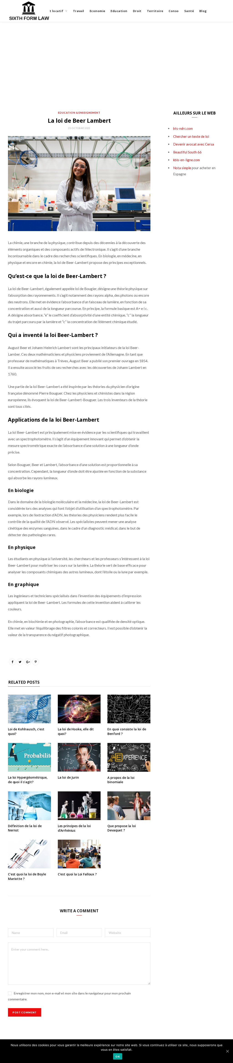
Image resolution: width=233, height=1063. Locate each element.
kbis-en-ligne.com (186, 160)
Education (119, 11)
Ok (117, 1056)
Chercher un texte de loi (191, 136)
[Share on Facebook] (12, 661)
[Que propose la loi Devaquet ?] (128, 805)
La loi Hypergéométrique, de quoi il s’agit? (28, 779)
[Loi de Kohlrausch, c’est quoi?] (29, 709)
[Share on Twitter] (20, 661)
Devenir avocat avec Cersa (193, 144)
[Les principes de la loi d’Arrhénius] (79, 805)
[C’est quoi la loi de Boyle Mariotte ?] (29, 854)
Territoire (155, 11)
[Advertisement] (116, 66)
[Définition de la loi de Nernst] (29, 805)
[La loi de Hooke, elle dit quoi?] (79, 709)
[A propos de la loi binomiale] (128, 757)
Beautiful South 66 (187, 152)
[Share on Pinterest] (35, 661)
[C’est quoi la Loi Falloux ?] (79, 854)
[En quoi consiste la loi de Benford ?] (128, 709)
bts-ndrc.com (183, 128)
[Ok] (227, 1051)
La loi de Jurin (68, 777)
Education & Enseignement (79, 112)
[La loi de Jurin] (79, 757)
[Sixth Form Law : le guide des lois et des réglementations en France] (29, 11)
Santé (189, 11)
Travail (78, 11)
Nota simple (182, 168)
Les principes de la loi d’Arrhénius (74, 828)
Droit (137, 11)
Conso (174, 11)
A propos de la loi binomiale (120, 779)
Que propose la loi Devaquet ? (121, 828)
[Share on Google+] (27, 661)
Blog (203, 11)
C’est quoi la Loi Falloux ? (77, 874)
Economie (97, 11)
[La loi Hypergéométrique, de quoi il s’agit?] (29, 757)
